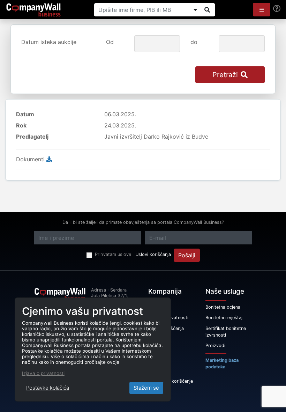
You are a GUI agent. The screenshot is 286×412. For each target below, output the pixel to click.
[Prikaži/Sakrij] (195, 9)
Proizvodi (215, 345)
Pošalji (186, 255)
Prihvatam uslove (113, 254)
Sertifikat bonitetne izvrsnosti (225, 332)
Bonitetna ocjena (222, 307)
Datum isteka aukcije (48, 41)
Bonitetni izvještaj (223, 317)
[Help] (276, 8)
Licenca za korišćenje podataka (170, 384)
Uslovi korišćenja (153, 254)
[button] (261, 9)
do (193, 41)
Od (110, 41)
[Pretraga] (207, 9)
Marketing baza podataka (222, 363)
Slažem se (146, 387)
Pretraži (225, 75)
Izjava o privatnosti (43, 373)
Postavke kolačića (47, 387)
